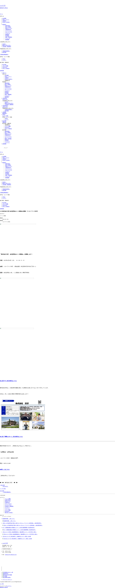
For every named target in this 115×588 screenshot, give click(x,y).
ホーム (1, 13)
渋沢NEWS (4, 67)
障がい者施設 (8, 27)
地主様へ (4, 44)
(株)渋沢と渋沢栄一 (9, 512)
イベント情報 (8, 498)
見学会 (3, 58)
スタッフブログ (8, 503)
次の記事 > (2, 490)
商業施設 (7, 140)
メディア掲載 (5, 65)
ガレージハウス (8, 32)
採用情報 (2, 70)
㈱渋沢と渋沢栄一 (6, 22)
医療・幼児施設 (8, 138)
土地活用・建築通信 (6, 46)
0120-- (2, 5)
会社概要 (4, 18)
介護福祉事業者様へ (4, 54)
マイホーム (7, 33)
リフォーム (7, 38)
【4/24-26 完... (5, 486)
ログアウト (9, 586)
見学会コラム (8, 501)
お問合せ (6, 7)
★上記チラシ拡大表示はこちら (8, 380)
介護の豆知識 (8, 499)
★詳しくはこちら (5, 469)
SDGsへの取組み (6, 68)
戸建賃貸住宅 (8, 29)
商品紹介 (4, 24)
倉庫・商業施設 (8, 37)
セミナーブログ (8, 505)
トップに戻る (3, 488)
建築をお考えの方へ (6, 45)
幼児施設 (7, 35)
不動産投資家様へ (6, 51)
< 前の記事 (2, 485)
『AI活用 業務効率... (6, 492)
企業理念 (4, 20)
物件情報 (4, 52)
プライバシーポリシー (7, 579)
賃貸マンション (8, 28)
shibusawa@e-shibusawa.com (10, 554)
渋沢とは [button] (4, 72)
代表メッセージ (5, 19)
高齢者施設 (7, 25)
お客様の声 (7, 502)
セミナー (4, 60)
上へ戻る (2, 583)
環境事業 (7, 39)
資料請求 (2, 7)
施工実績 (4, 64)
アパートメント (8, 30)
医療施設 (7, 34)
